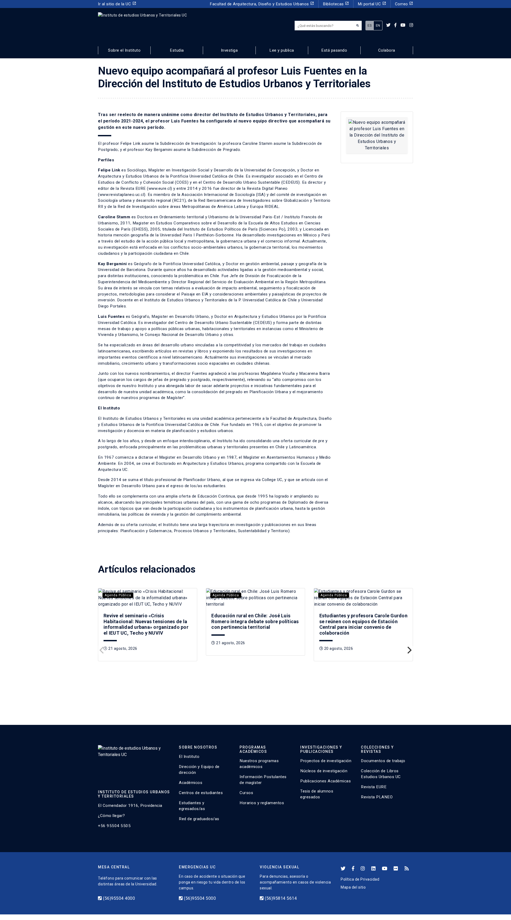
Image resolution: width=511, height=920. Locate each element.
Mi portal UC (372, 3)
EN (378, 25)
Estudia (177, 50)
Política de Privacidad (360, 879)
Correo (404, 3)
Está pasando (334, 50)
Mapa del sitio (353, 887)
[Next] (409, 650)
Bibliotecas (336, 3)
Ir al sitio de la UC (117, 3)
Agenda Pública (118, 595)
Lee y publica (281, 50)
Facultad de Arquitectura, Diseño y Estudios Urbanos (262, 3)
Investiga (229, 50)
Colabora (386, 50)
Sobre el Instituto (124, 50)
